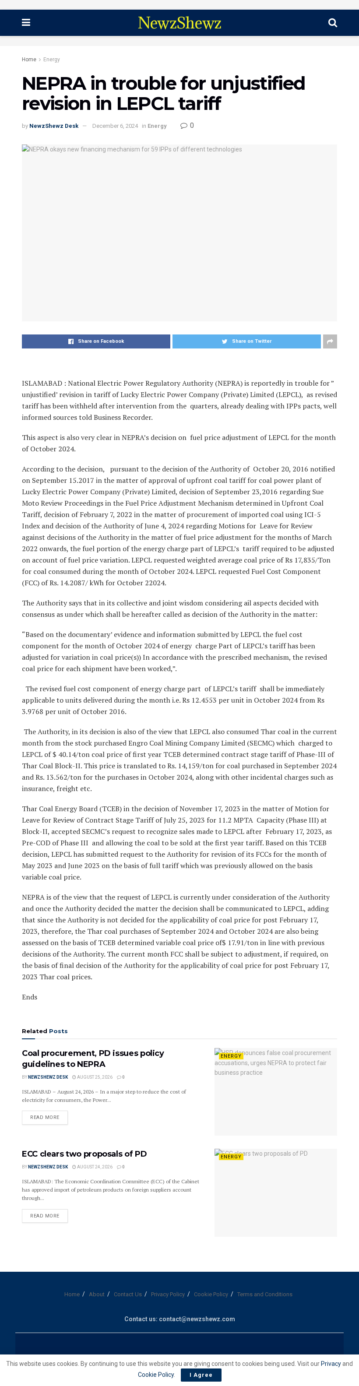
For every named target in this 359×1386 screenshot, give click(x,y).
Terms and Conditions (264, 1294)
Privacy (331, 1363)
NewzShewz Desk (53, 126)
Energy (51, 59)
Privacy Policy (168, 1294)
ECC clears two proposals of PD (84, 1154)
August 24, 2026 (94, 1166)
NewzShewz (179, 22)
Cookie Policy (211, 1294)
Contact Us (128, 1294)
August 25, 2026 (94, 1077)
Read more (45, 1117)
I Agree (201, 1375)
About (97, 1294)
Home (29, 59)
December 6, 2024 (115, 126)
